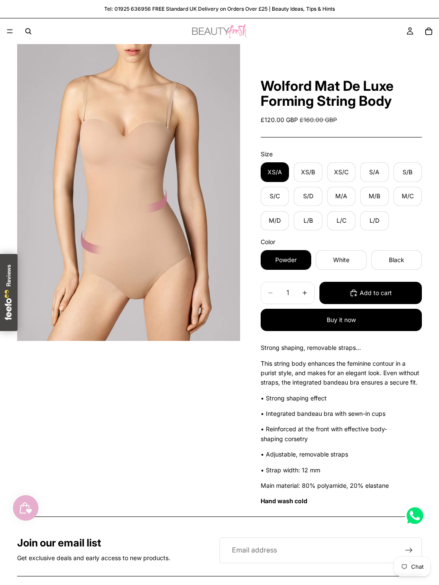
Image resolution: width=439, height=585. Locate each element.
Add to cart (376, 292)
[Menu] (10, 31)
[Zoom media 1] (128, 192)
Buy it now (341, 319)
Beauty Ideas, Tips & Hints (303, 9)
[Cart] (428, 31)
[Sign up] (409, 550)
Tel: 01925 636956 (127, 9)
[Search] (28, 31)
